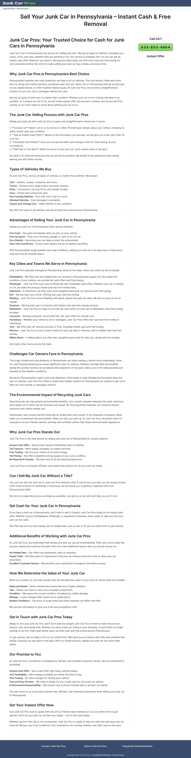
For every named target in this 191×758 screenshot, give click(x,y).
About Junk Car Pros (95, 746)
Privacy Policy (118, 755)
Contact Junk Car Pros (53, 746)
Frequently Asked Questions (137, 746)
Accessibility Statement (101, 755)
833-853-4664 (155, 47)
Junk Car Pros (9, 8)
